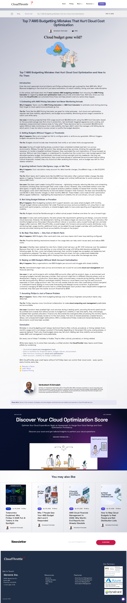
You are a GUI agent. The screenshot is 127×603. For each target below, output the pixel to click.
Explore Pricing (28, 370)
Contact (101, 3)
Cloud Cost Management (82, 581)
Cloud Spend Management (83, 583)
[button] (79, 4)
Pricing (71, 3)
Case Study (49, 581)
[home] (26, 4)
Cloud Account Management (83, 578)
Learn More (26, 368)
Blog (47, 583)
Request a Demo (28, 366)
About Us (48, 578)
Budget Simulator (51, 580)
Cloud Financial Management (83, 580)
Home (64, 3)
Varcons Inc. (11, 575)
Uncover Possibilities (61, 437)
